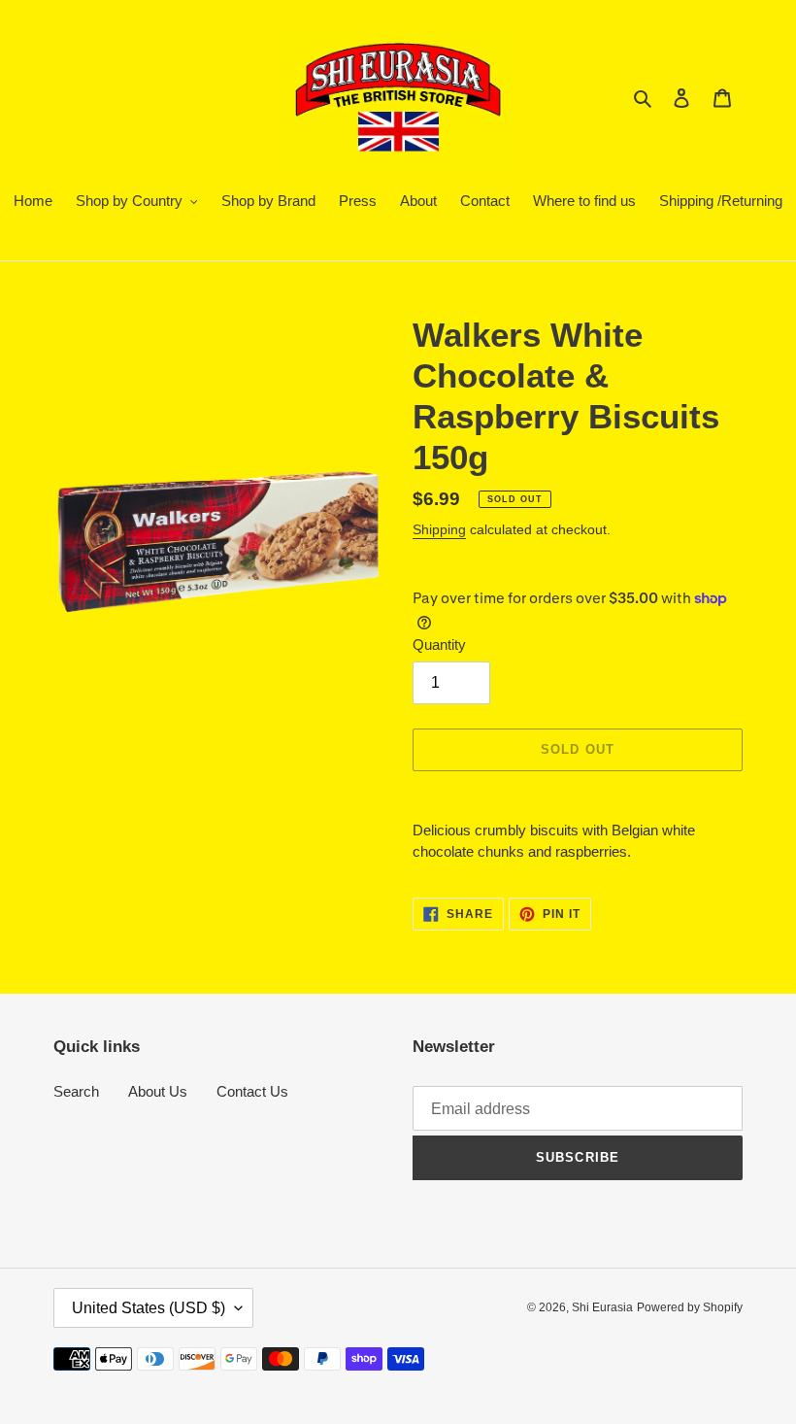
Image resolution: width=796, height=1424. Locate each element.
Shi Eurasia (602, 1307)
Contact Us (252, 1091)
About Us (157, 1091)
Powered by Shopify (690, 1307)
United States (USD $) (148, 1308)
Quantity (439, 644)
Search (76, 1091)
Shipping (439, 529)
